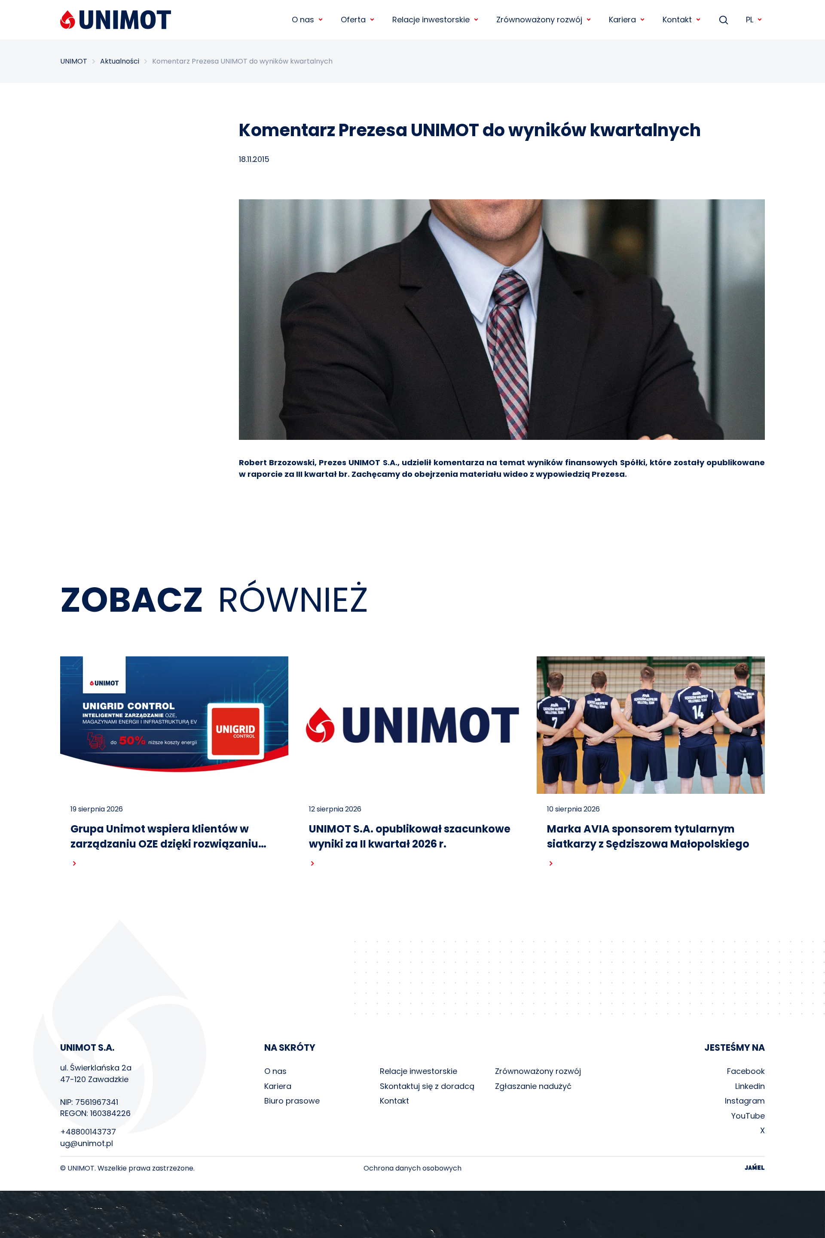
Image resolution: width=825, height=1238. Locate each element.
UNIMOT (73, 61)
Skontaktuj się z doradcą (427, 1086)
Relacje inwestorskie (418, 1071)
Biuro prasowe (292, 1100)
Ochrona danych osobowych (412, 1168)
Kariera (277, 1086)
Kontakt (394, 1100)
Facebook (746, 1071)
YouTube (748, 1115)
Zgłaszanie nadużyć (533, 1086)
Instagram (745, 1100)
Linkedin (750, 1086)
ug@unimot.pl (86, 1143)
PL (749, 19)
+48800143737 (88, 1131)
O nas (275, 1071)
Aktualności (119, 61)
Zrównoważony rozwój (538, 1071)
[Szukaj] (723, 20)
